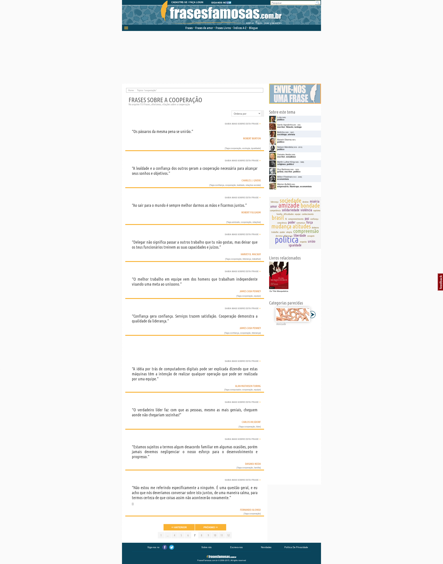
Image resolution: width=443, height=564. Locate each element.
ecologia (246, 148)
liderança (247, 258)
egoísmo (316, 210)
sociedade (290, 200)
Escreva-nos (236, 547)
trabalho (274, 232)
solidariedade (290, 210)
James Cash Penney (250, 291)
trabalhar (256, 258)
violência (306, 210)
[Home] (221, 13)
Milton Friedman (284, 176)
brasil (278, 217)
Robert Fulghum (251, 212)
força (309, 222)
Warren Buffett (284, 184)
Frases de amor (204, 28)
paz (307, 218)
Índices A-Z (239, 28)
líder (258, 426)
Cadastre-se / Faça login (187, 2)
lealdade (241, 185)
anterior (179, 527)
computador (235, 389)
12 (228, 535)
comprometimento (296, 219)
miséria (314, 201)
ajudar (282, 232)
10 (215, 535)
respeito (303, 242)
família (257, 467)
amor (273, 206)
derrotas (279, 236)
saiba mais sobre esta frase (243, 123)
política (287, 239)
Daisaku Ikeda (253, 463)
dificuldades (289, 214)
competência (275, 210)
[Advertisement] (221, 57)
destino (305, 202)
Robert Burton (252, 138)
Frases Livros (223, 28)
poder (291, 222)
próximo (211, 527)
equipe (257, 295)
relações (256, 222)
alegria (289, 232)
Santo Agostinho (285, 124)
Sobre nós (206, 547)
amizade (236, 222)
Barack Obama (284, 139)
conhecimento (308, 214)
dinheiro (315, 227)
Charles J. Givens (251, 180)
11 (221, 535)
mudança (281, 226)
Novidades (266, 547)
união (311, 241)
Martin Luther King (286, 161)
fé (286, 219)
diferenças (288, 236)
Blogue (253, 28)
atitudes (302, 226)
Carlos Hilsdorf (251, 421)
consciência (282, 222)
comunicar (300, 222)
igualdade (255, 148)
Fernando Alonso (250, 509)
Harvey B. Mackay (251, 254)
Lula (279, 117)
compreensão (306, 231)
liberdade (300, 235)
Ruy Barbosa (283, 169)
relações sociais (253, 185)
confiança (219, 185)
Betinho (280, 132)
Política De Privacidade (296, 547)
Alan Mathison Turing (248, 385)
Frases (189, 28)
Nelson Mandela (285, 146)
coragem (310, 236)
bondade (310, 205)
